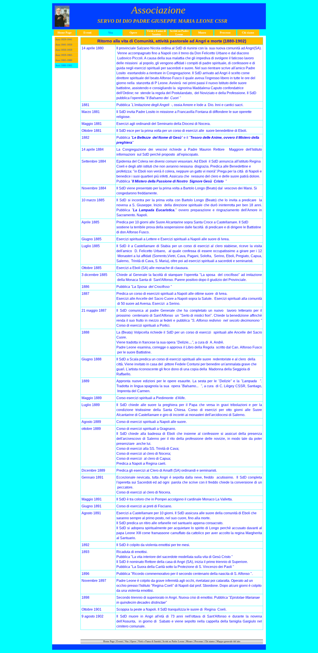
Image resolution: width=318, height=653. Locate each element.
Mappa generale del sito (228, 641)
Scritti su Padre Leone (173, 641)
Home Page (109, 641)
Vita (126, 641)
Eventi (119, 641)
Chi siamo (210, 641)
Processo (198, 641)
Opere (133, 641)
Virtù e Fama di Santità (149, 641)
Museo (189, 641)
